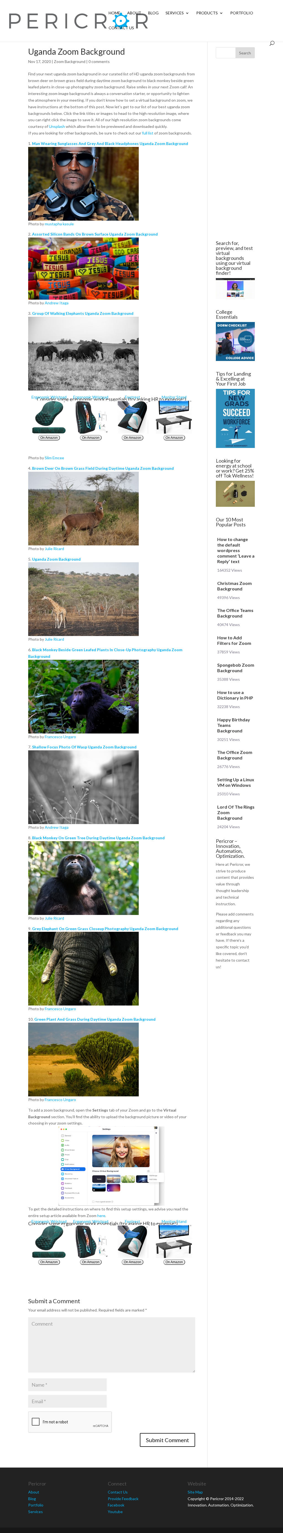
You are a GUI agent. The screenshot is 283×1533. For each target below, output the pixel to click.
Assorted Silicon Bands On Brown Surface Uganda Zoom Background (95, 234)
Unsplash (57, 126)
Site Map (195, 1492)
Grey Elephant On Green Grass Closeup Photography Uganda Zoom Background (105, 928)
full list (147, 133)
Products (207, 13)
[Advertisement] (235, 149)
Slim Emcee (54, 457)
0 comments (99, 61)
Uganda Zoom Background (56, 559)
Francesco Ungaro (60, 736)
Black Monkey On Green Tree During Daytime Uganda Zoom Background (98, 837)
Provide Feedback (123, 1498)
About (134, 13)
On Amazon (49, 438)
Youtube (115, 1511)
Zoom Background (69, 61)
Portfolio (241, 13)
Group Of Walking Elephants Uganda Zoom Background (82, 313)
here (101, 1215)
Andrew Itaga (57, 302)
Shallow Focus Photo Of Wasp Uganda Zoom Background (84, 747)
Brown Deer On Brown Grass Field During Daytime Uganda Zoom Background (103, 468)
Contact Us (121, 28)
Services (175, 13)
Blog (153, 13)
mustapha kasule (59, 223)
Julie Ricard (54, 548)
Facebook (116, 1505)
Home (114, 13)
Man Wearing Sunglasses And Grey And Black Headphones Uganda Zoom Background (110, 143)
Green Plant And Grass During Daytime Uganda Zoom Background (95, 1019)
